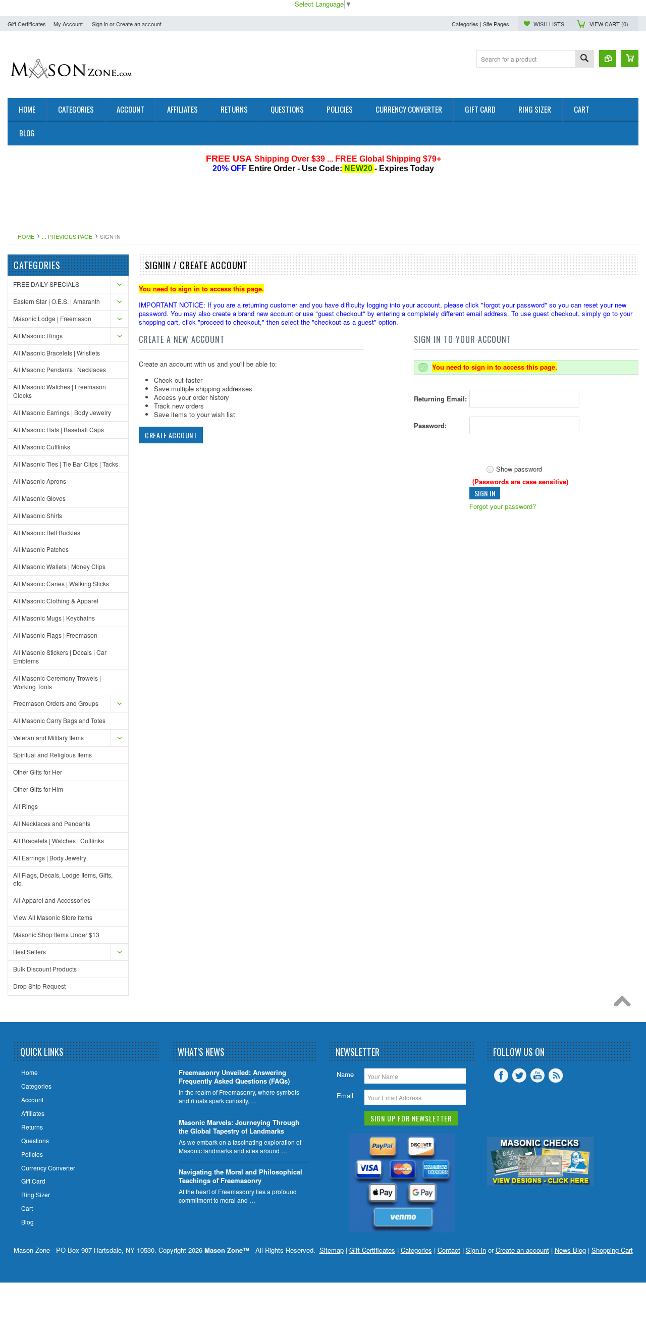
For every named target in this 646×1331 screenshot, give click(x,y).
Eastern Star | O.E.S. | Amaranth (56, 301)
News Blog (570, 1250)
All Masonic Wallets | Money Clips (59, 566)
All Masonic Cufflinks (41, 446)
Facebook (501, 1075)
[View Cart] (629, 58)
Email (345, 1095)
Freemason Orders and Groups (55, 703)
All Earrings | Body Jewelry (49, 857)
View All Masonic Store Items (52, 917)
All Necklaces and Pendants (51, 823)
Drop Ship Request (39, 986)
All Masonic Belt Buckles (46, 532)
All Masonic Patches (41, 549)
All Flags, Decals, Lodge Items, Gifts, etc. (63, 879)
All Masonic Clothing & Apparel (55, 600)
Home (26, 236)
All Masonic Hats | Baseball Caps (58, 429)
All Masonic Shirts (37, 515)
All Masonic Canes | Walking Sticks (61, 583)
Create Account (171, 435)
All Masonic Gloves (39, 498)
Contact (449, 1250)
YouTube (537, 1075)
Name (345, 1074)
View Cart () (608, 24)
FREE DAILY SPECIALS (46, 284)
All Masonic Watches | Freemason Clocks (59, 390)
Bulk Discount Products (45, 968)
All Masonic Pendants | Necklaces (59, 369)
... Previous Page (67, 236)
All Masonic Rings (38, 335)
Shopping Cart (612, 1250)
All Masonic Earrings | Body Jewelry (62, 412)
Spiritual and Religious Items (52, 754)
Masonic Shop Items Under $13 (56, 934)
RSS (556, 1075)
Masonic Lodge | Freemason (52, 318)
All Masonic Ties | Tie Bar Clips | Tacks (65, 463)
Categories (416, 1250)
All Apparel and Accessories (51, 900)
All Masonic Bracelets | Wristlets (56, 352)
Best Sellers (29, 951)
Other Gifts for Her (37, 771)
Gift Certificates (27, 24)
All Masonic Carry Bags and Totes (59, 720)
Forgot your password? (502, 506)
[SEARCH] (584, 59)
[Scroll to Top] (625, 1004)
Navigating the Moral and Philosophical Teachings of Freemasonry (240, 1176)
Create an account (139, 24)
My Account (68, 24)
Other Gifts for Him (38, 789)
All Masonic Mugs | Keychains (54, 617)
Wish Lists (548, 24)
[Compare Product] (607, 58)
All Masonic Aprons (39, 481)
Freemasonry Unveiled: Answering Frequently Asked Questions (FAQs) (234, 1077)
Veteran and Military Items (48, 737)
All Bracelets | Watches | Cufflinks (58, 840)
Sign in (100, 24)
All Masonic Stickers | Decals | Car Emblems (59, 656)
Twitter (519, 1075)
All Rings (25, 806)
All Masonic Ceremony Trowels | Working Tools (57, 682)
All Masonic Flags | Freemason (55, 635)
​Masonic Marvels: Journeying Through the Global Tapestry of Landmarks (239, 1127)
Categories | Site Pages (480, 24)
